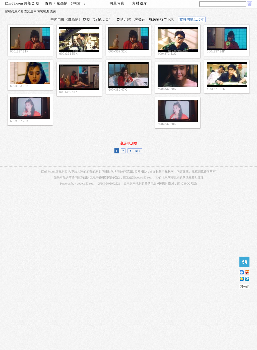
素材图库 (139, 3)
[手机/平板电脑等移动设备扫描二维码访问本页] (244, 262)
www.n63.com (85, 183)
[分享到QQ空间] (241, 278)
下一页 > (135, 151)
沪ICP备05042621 (109, 183)
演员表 (139, 19)
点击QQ (185, 183)
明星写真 (116, 3)
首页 (48, 3)
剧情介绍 (124, 19)
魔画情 (62, 3)
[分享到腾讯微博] (247, 278)
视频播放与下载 (161, 19)
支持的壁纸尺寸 (191, 19)
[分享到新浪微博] (247, 272)
